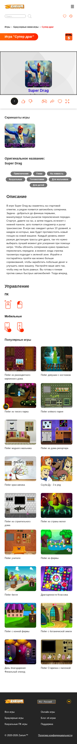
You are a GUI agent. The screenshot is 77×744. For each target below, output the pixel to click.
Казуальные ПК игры (16, 724)
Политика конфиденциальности (55, 735)
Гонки (39, 173)
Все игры (10, 712)
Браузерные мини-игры (25, 27)
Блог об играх (48, 718)
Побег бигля (11, 594)
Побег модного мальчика (18, 448)
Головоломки (37, 179)
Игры (7, 27)
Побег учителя (12, 558)
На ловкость (56, 173)
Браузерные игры (14, 718)
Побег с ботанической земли (56, 631)
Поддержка (47, 724)
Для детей (38, 185)
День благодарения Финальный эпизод (15, 670)
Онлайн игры (48, 712)
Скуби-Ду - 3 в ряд (51, 484)
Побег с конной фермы (17, 631)
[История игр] (71, 16)
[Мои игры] (65, 16)
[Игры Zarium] (14, 6)
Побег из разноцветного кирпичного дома (17, 377)
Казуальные (15, 179)
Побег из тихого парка (16, 409)
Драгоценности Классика (54, 594)
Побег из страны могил (53, 521)
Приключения (21, 173)
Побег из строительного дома (17, 523)
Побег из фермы (50, 558)
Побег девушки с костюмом (56, 375)
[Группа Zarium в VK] (69, 701)
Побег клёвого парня (52, 411)
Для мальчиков (60, 179)
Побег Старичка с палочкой (56, 668)
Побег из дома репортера (54, 448)
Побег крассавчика (15, 484)
